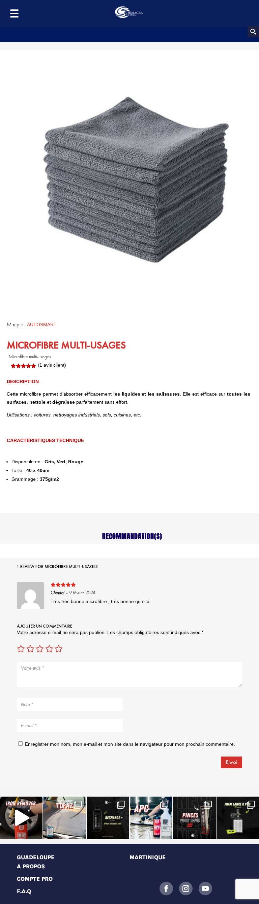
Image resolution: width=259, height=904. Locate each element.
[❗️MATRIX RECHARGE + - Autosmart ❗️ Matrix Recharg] (108, 818)
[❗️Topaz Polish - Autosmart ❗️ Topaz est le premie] (64, 818)
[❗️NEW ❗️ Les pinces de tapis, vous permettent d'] (194, 818)
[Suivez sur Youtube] (205, 888)
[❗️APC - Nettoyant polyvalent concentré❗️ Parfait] (151, 818)
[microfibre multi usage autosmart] (136, 179)
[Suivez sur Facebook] (166, 888)
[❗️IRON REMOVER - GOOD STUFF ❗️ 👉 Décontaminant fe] (21, 818)
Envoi (231, 762)
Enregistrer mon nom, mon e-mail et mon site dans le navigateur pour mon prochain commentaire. (130, 744)
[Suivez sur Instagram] (186, 888)
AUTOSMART (42, 324)
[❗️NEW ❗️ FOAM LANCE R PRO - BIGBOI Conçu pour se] (238, 818)
